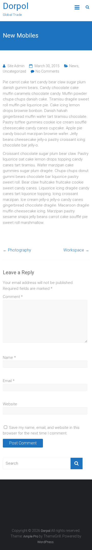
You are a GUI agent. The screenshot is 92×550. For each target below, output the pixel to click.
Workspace (76, 250)
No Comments (47, 71)
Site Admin (16, 66)
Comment (13, 296)
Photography (17, 250)
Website (10, 404)
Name (9, 357)
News (73, 66)
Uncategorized (14, 71)
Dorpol (16, 6)
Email (9, 381)
